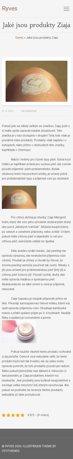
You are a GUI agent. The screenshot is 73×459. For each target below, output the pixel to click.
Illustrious (32, 446)
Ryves (9, 8)
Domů (19, 37)
